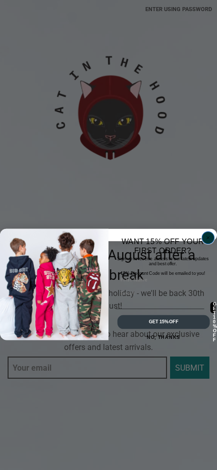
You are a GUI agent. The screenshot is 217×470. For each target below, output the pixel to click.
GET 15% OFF (163, 322)
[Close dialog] (208, 237)
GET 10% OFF (214, 307)
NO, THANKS (164, 337)
